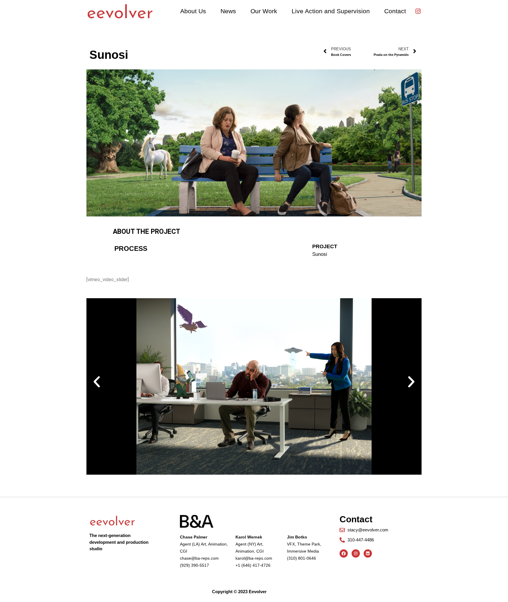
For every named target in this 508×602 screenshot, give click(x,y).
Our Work (263, 11)
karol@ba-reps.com (253, 558)
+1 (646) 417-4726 (252, 565)
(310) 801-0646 (301, 558)
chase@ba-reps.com (199, 558)
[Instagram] (418, 11)
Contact (395, 11)
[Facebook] (344, 553)
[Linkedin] (368, 553)
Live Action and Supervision (331, 11)
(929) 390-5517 (194, 565)
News (228, 11)
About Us (193, 11)
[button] (96, 382)
